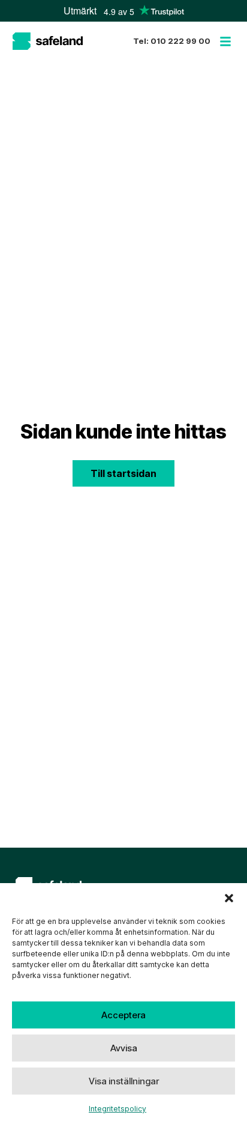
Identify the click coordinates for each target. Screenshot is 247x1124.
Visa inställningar (124, 1081)
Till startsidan (123, 473)
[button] (229, 898)
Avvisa (123, 1048)
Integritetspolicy (117, 1108)
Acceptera (123, 1015)
